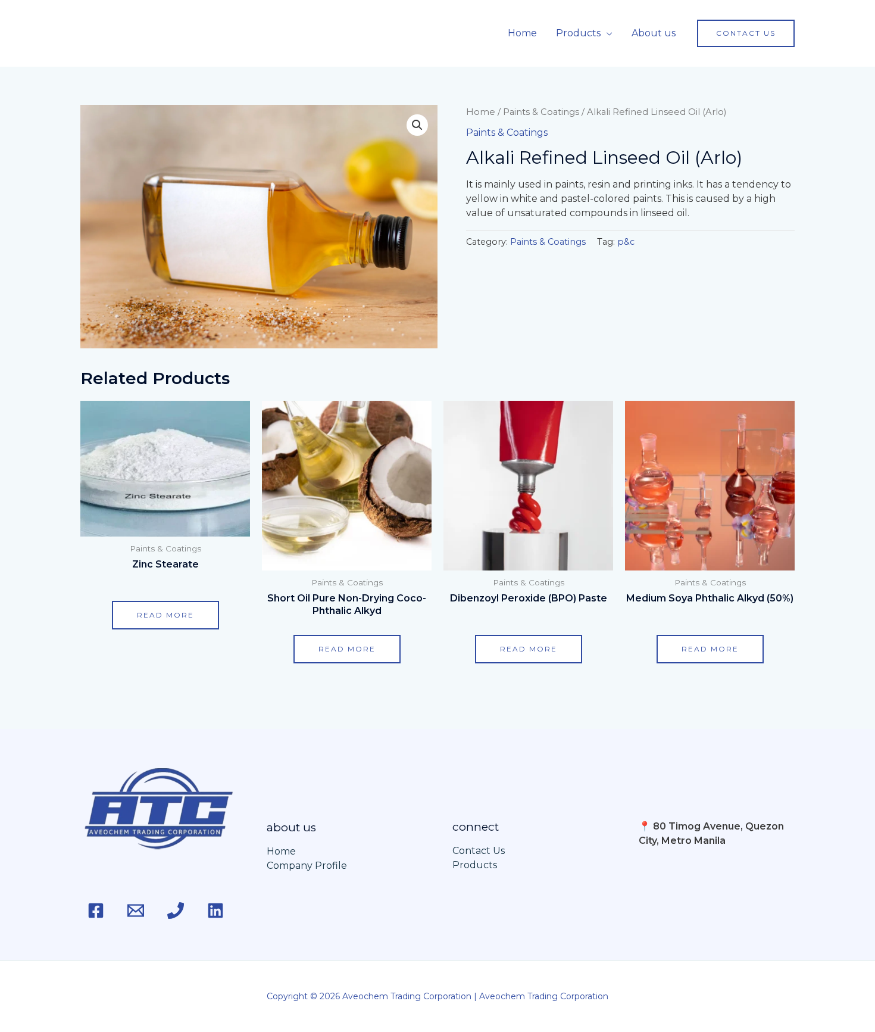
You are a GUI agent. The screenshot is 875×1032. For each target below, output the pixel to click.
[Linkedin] (215, 910)
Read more (165, 614)
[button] (746, 33)
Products (578, 33)
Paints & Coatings (541, 112)
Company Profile (307, 865)
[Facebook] (95, 910)
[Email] (135, 910)
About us (654, 33)
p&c (626, 241)
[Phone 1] (175, 910)
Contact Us (478, 850)
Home (522, 33)
